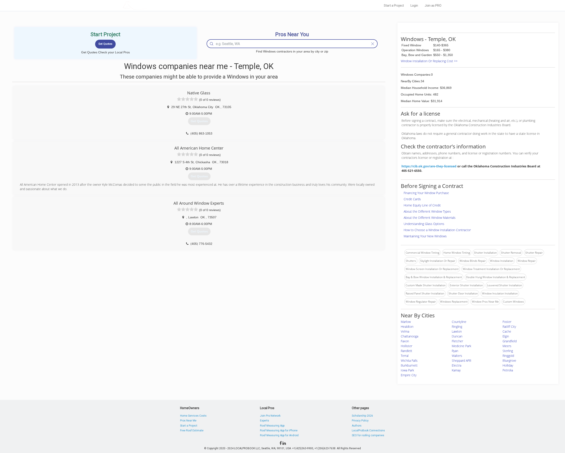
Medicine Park (461, 346)
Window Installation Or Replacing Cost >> (429, 61)
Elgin (506, 336)
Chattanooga (409, 336)
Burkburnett (409, 365)
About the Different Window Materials (430, 217)
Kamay (456, 370)
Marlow (406, 322)
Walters (457, 356)
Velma (405, 331)
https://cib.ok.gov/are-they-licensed (428, 166)
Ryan (455, 351)
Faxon (405, 341)
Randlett (406, 351)
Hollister (406, 346)
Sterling (508, 351)
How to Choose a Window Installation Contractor (437, 230)
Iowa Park (407, 370)
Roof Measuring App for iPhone (279, 430)
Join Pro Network (270, 415)
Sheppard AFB (461, 360)
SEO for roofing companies (368, 435)
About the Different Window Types (427, 211)
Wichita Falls (409, 360)
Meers (507, 346)
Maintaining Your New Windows (425, 236)
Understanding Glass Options (424, 224)
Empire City (408, 375)
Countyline (459, 322)
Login (414, 5)
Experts (264, 420)
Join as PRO (433, 5)
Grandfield (510, 341)
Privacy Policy (360, 420)
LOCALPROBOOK (148, 5)
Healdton (407, 326)
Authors (357, 425)
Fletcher (457, 341)
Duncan (457, 336)
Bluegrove (509, 360)
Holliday (508, 365)
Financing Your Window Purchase (426, 193)
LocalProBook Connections (368, 430)
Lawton (457, 331)
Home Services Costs (193, 415)
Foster (507, 322)
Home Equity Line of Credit (422, 205)
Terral (405, 356)
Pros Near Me (188, 420)
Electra (456, 365)
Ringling (457, 326)
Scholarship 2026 (362, 415)
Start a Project (394, 5)
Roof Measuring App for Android (279, 435)
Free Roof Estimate (191, 430)
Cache (507, 331)
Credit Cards (412, 199)
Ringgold (508, 356)
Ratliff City (509, 326)
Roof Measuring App (272, 425)
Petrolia (508, 370)
